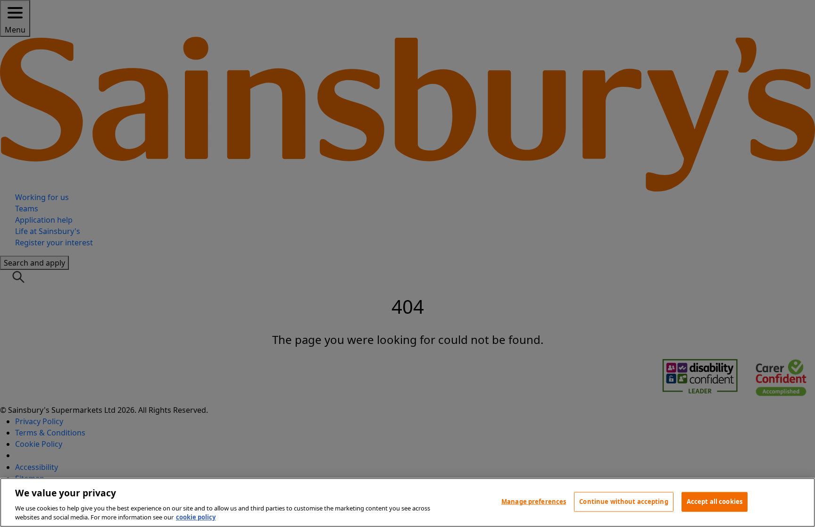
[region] (407, 502)
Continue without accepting (623, 501)
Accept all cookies (714, 501)
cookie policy (196, 517)
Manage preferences (533, 501)
